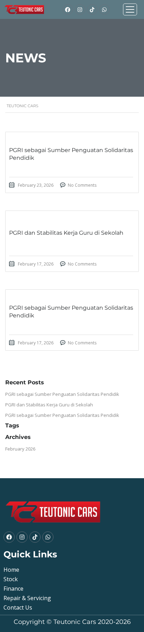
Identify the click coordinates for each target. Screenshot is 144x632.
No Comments (82, 185)
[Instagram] (80, 9)
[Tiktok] (92, 9)
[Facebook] (68, 9)
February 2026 (20, 449)
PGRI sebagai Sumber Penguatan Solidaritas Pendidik (62, 394)
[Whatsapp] (104, 9)
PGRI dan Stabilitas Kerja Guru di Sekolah (49, 404)
